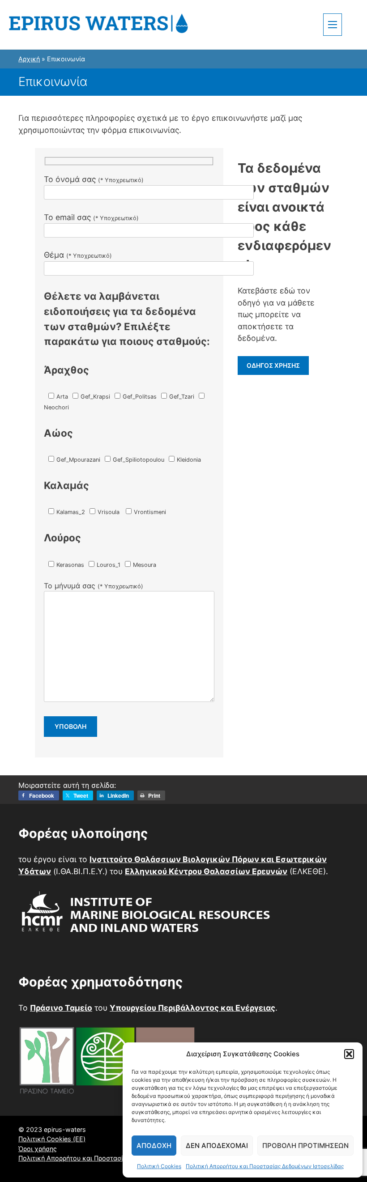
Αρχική (29, 59)
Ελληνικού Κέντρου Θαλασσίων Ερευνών (206, 871)
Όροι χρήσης (37, 1148)
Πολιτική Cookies (159, 1166)
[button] (349, 1054)
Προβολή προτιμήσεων (305, 1145)
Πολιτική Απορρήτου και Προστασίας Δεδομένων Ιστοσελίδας (265, 1166)
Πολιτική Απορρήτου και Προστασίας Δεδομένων (93, 1158)
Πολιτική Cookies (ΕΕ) (51, 1139)
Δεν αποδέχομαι (217, 1145)
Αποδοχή (154, 1145)
